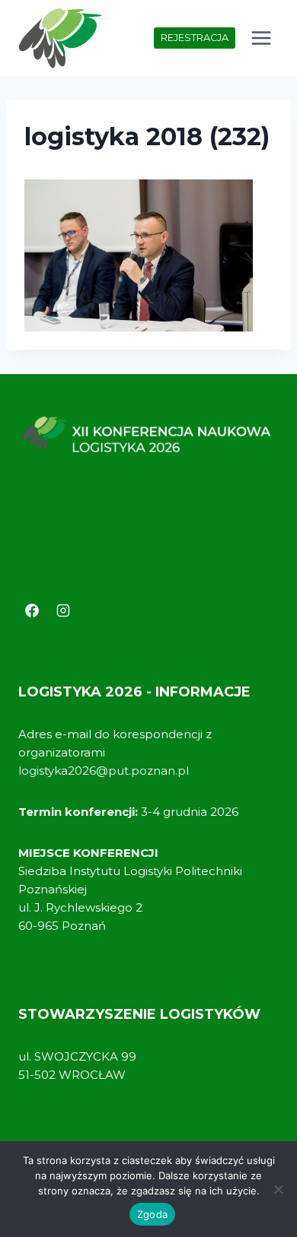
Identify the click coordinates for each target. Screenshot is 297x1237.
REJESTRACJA (194, 37)
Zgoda (152, 1214)
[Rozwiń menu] (261, 37)
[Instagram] (63, 610)
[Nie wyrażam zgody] (278, 1189)
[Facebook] (32, 610)
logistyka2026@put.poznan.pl (103, 770)
